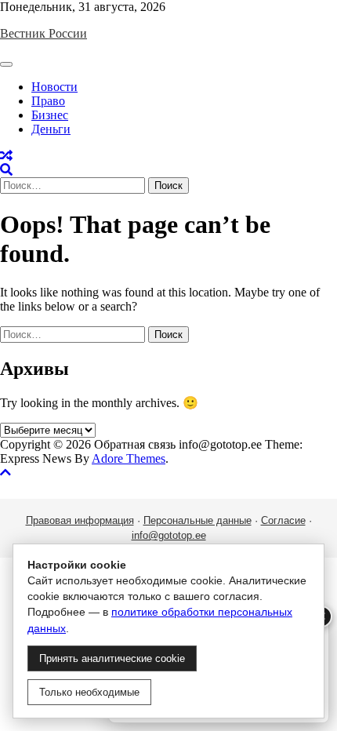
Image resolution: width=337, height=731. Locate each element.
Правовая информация (80, 520)
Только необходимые (89, 692)
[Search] (6, 169)
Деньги (51, 129)
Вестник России (43, 33)
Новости (54, 86)
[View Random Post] (6, 155)
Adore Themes (128, 458)
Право (48, 100)
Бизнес (49, 115)
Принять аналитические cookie (112, 658)
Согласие (283, 520)
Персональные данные (197, 520)
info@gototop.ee (169, 535)
